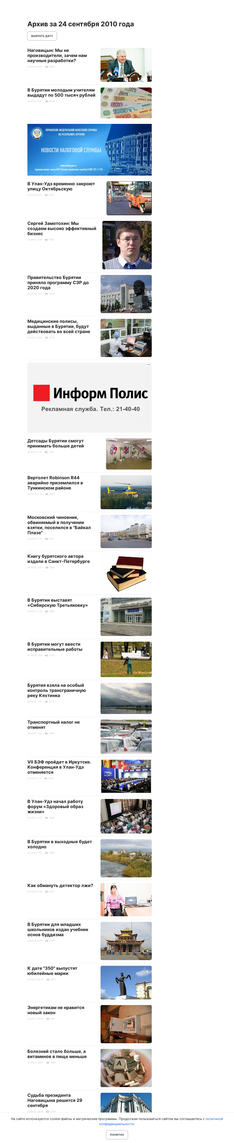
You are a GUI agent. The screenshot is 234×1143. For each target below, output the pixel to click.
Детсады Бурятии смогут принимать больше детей (55, 443)
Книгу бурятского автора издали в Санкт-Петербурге (58, 559)
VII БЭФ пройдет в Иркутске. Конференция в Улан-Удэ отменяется (59, 767)
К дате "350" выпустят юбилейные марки (52, 971)
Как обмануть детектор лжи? (60, 885)
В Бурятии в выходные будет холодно (59, 844)
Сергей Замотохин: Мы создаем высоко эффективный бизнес (61, 228)
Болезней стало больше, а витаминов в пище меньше (57, 1054)
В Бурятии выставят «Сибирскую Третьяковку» (57, 602)
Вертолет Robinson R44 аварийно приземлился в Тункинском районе (55, 483)
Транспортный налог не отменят (53, 724)
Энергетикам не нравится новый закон (55, 1010)
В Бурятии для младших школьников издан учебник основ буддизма (57, 929)
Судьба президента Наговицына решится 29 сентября (54, 1100)
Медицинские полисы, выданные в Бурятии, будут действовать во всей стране (58, 326)
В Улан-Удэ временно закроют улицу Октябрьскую (61, 186)
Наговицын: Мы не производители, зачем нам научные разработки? (57, 55)
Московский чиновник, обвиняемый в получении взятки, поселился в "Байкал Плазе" (59, 525)
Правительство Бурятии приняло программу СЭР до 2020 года (58, 282)
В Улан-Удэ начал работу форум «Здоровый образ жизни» (55, 806)
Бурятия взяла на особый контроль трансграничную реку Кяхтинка (56, 690)
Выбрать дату (42, 35)
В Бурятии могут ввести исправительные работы (54, 646)
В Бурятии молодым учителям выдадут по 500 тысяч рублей (61, 92)
